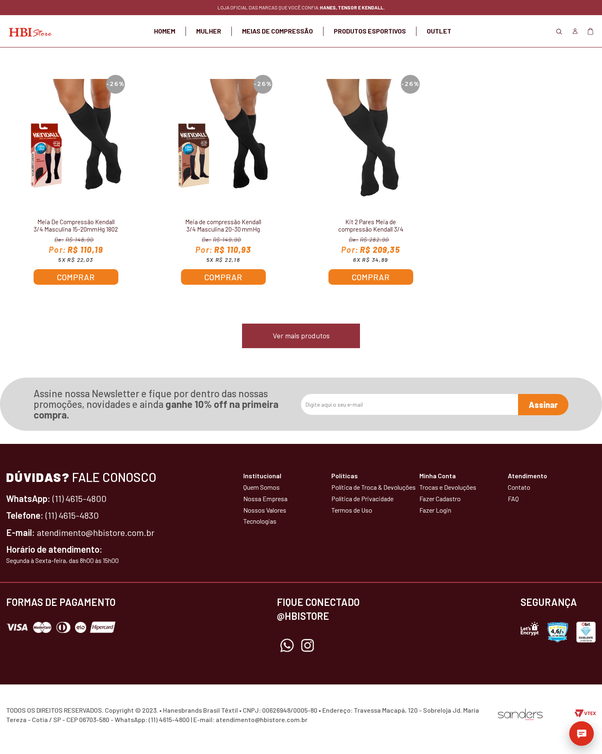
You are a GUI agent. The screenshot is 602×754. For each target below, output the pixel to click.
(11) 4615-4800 (79, 498)
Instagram (307, 645)
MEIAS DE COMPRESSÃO (277, 31)
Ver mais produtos (301, 335)
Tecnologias (259, 521)
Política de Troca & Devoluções (373, 487)
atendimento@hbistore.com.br (95, 532)
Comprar (76, 277)
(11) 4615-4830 (72, 515)
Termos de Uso (351, 510)
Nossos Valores (264, 510)
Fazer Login (435, 510)
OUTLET (439, 31)
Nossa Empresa (265, 498)
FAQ (513, 498)
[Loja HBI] (29, 31)
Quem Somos (261, 487)
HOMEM (164, 31)
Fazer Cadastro (440, 498)
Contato (519, 487)
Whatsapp (287, 645)
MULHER (208, 31)
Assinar (543, 405)
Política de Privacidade (362, 498)
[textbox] (301, 57)
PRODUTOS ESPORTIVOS (370, 31)
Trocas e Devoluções (447, 487)
